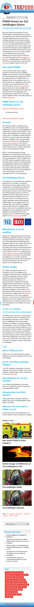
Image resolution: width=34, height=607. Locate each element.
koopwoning (9, 584)
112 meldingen (10, 514)
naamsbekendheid (11, 587)
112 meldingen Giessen (13, 508)
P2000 (11, 515)
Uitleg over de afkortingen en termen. (13, 108)
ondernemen (11, 97)
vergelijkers (9, 597)
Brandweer (27, 514)
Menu (4, 11)
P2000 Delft (13, 374)
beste (13, 577)
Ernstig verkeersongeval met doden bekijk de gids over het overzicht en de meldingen (17, 541)
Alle (12, 605)
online (14, 589)
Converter (8, 579)
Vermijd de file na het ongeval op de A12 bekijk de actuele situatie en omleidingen (16, 553)
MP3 (16, 584)
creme (15, 579)
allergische (9, 575)
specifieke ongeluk (17, 215)
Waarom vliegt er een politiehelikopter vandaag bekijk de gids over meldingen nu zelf (17, 547)
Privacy (20, 605)
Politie (16, 515)
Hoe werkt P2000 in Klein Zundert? (14, 441)
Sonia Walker (8, 28)
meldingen (28, 293)
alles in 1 (16, 575)
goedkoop (22, 579)
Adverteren (19, 572)
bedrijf (7, 577)
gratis (7, 582)
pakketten (8, 592)
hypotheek (23, 582)
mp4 (20, 584)
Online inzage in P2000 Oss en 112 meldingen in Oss (16, 465)
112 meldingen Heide (12, 487)
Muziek (26, 584)
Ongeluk (5, 515)
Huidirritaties (14, 582)
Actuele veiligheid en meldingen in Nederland (16, 536)
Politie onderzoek (11, 594)
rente (19, 594)
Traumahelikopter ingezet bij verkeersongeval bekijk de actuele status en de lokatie (16, 559)
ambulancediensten (13, 143)
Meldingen (26, 28)
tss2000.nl (7, 604)
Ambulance (19, 514)
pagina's (16, 605)
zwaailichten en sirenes (12, 253)
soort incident (23, 86)
